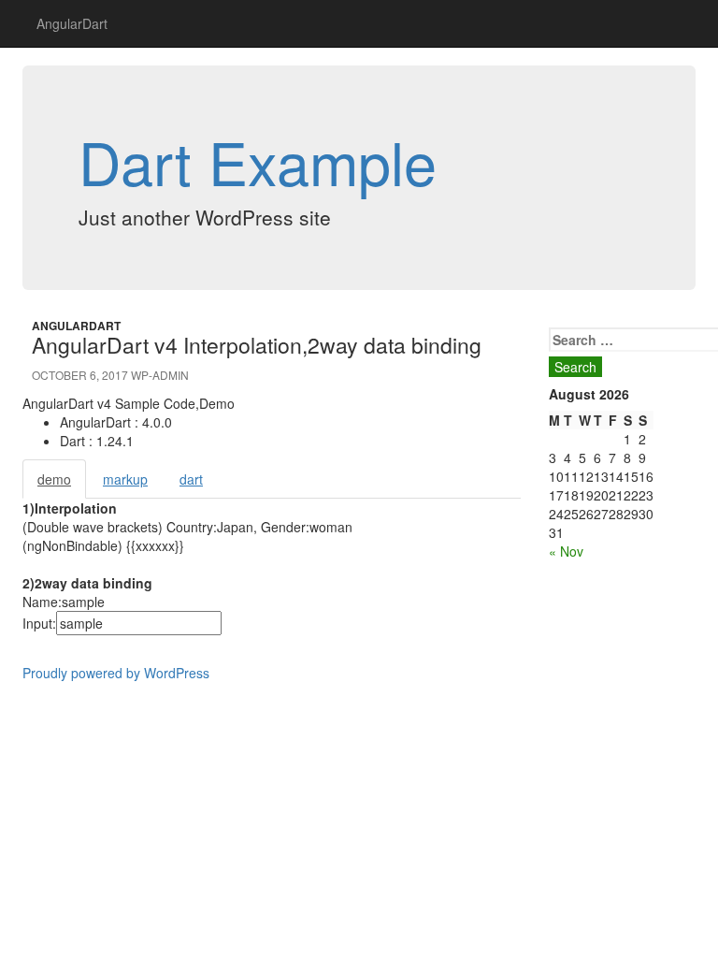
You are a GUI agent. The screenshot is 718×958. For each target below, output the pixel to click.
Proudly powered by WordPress (115, 672)
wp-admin (160, 375)
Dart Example (258, 161)
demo (54, 479)
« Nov (566, 551)
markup (125, 479)
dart (191, 479)
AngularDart (72, 23)
